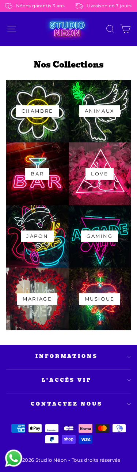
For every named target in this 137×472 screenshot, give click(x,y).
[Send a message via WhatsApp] (14, 458)
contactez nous (67, 404)
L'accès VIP (67, 380)
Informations (66, 356)
